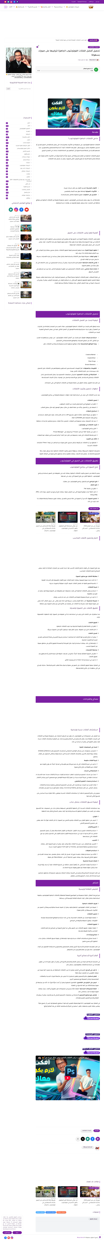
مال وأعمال (18, 192)
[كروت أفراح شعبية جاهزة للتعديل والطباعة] (26, 256)
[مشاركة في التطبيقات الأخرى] (78, 1139)
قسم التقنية (18, 187)
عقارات (18, 174)
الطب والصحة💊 (46, 7)
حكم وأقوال (18, 154)
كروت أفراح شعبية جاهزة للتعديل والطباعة (12, 256)
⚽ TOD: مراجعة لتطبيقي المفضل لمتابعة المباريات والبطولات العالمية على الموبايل (13, 229)
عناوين (18, 177)
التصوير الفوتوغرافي (18, 128)
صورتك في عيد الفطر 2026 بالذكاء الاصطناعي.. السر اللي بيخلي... (91, 528)
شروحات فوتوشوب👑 (72, 7)
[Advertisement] (52, 25)
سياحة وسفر (18, 160)
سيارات (18, 162)
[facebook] (14, 2)
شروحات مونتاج (18, 171)
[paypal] (17, 2)
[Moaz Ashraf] (91, 7)
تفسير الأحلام (18, 151)
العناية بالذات (18, 143)
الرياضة (18, 134)
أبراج (18, 123)
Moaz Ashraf (93, 60)
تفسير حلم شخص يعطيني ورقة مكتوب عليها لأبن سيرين (13, 219)
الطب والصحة (18, 137)
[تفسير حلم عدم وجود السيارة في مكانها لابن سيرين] (26, 275)
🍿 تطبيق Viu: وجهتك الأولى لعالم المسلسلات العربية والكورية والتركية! (12, 248)
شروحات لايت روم (18, 168)
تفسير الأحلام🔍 (32, 7)
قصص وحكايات (18, 189)
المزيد (10, 7)
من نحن (97, 1)
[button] (93, 1139)
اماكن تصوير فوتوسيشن (18, 148)
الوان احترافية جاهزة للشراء (18, 145)
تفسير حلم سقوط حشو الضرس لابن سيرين (12, 238)
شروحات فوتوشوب (94, 47)
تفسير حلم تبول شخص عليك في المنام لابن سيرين (12, 266)
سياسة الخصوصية (82, 1)
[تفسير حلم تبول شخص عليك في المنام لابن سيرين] (26, 265)
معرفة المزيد (7, 1232)
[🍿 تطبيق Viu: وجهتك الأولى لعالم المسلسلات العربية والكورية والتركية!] (26, 246)
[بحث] (5, 7)
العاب (18, 140)
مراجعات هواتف (18, 195)
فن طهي (18, 184)
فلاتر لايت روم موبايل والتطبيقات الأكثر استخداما (19, 180)
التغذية (18, 131)
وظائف (18, 198)
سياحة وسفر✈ (58, 7)
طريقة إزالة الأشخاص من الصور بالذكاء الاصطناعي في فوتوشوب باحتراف (45, 528)
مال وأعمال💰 (20, 7)
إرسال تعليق (93, 1219)
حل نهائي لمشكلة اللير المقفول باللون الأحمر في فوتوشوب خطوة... (68, 528)
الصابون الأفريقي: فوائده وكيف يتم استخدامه (74, 40)
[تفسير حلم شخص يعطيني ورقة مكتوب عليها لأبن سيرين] (26, 218)
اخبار (18, 126)
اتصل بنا (74, 1)
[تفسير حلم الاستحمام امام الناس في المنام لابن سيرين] (26, 294)
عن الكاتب (91, 1)
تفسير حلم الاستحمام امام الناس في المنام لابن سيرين (13, 295)
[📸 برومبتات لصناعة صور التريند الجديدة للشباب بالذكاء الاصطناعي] (26, 284)
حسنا (17, 1232)
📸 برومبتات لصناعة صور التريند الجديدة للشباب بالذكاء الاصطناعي (13, 286)
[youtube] (5, 2)
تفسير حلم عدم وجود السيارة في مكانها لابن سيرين (13, 276)
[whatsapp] (8, 2)
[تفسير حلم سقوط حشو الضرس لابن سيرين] (26, 237)
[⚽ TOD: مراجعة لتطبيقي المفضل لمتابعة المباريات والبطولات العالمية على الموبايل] (26, 228)
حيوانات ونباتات (18, 157)
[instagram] (11, 2)
